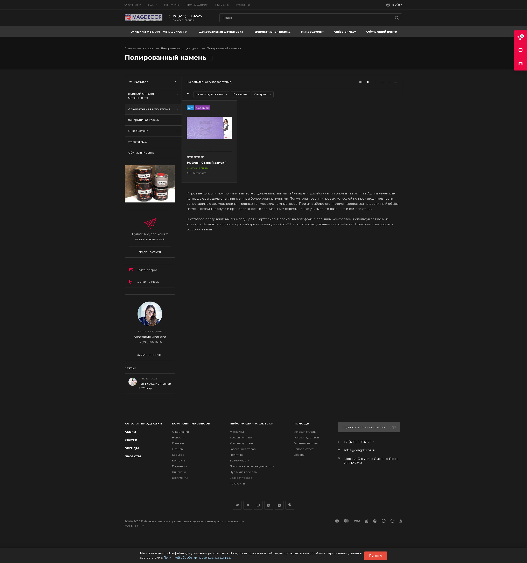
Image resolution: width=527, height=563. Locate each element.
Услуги (131, 440)
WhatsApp (268, 505)
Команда (178, 443)
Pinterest (289, 505)
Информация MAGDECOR (252, 423)
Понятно (375, 555)
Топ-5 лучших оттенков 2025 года (155, 386)
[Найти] (397, 17)
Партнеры (179, 466)
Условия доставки (242, 443)
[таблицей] (395, 82)
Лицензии (179, 472)
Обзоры (299, 454)
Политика (236, 454)
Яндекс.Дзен (279, 505)
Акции (130, 431)
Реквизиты (237, 483)
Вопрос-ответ (304, 449)
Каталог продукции (143, 423)
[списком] (389, 82)
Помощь (301, 423)
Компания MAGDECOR (191, 423)
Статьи (130, 368)
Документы (180, 477)
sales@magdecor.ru (359, 450)
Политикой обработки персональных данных (197, 558)
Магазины (237, 431)
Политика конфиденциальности (252, 466)
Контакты (178, 460)
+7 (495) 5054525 (187, 16)
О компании (180, 431)
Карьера (178, 454)
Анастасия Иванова (150, 337)
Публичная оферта (243, 472)
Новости (178, 437)
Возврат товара (241, 477)
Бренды (132, 448)
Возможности (239, 460)
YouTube (258, 505)
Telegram (247, 505)
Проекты (133, 456)
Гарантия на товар (243, 449)
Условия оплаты (241, 437)
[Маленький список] (361, 82)
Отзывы (177, 449)
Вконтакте (237, 505)
